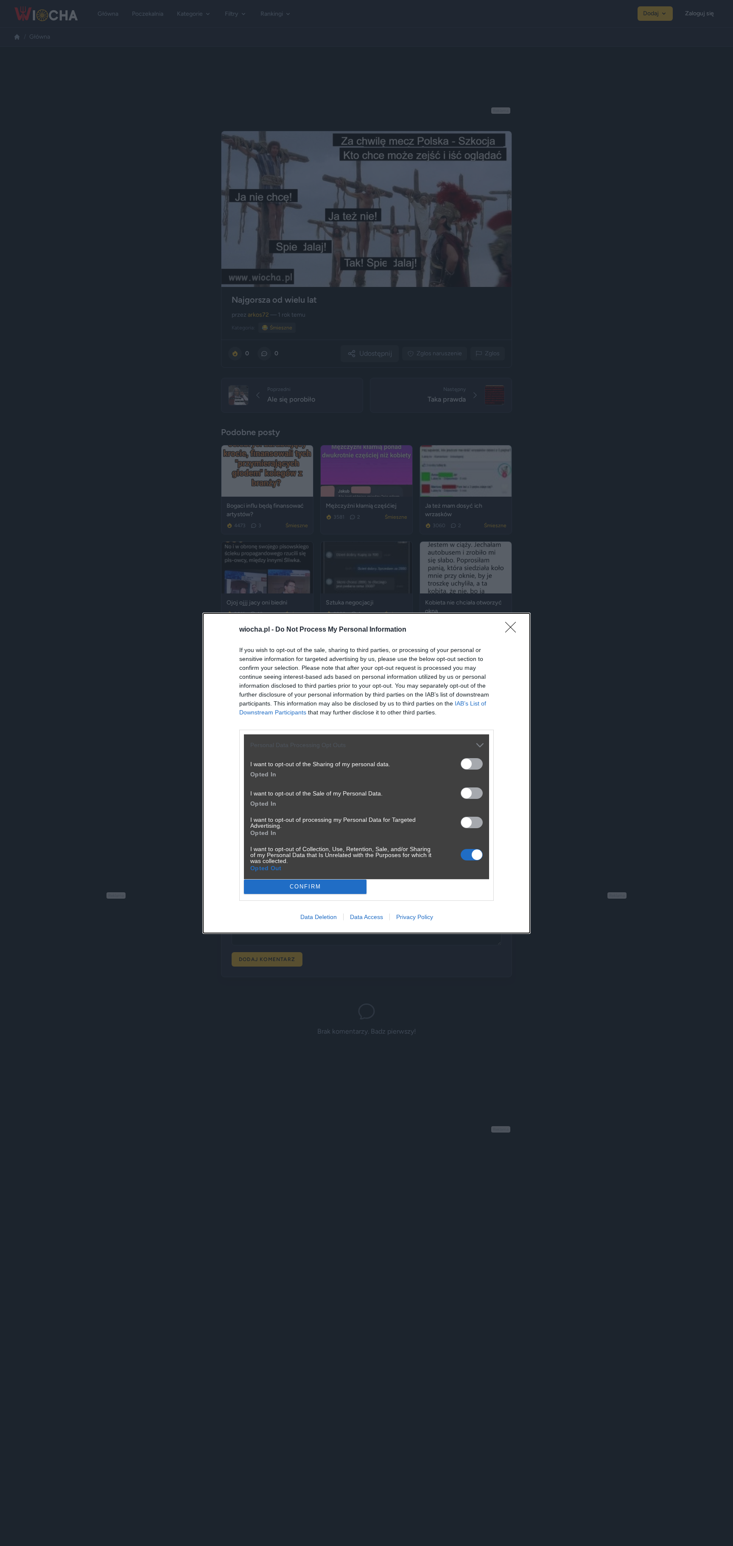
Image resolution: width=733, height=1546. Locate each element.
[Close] (513, 630)
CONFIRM (305, 886)
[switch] (472, 764)
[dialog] (366, 773)
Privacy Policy (414, 917)
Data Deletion (318, 917)
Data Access (366, 917)
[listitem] (366, 745)
